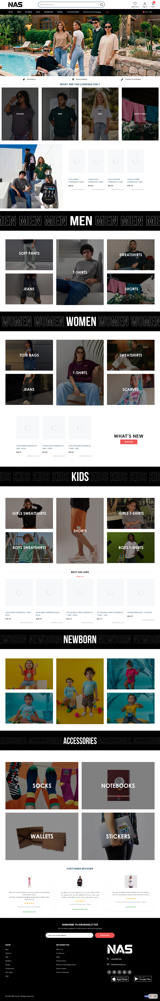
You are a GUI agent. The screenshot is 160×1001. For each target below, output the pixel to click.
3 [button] (78, 70)
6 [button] (86, 70)
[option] (80, 45)
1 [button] (74, 70)
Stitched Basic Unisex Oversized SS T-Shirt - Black (79, 613)
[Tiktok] (129, 972)
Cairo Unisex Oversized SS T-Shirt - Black (18, 613)
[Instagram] (119, 972)
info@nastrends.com (118, 964)
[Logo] (20, 4)
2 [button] (76, 70)
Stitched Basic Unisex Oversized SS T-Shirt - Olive (110, 613)
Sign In (145, 7)
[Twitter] (114, 972)
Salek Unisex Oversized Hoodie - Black (48, 613)
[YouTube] (124, 972)
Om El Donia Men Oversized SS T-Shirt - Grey (116, 180)
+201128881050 (116, 959)
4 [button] (81, 70)
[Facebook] (109, 972)
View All (80, 576)
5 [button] (83, 70)
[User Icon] (145, 3)
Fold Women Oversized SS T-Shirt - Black (77, 180)
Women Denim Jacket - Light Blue (139, 612)
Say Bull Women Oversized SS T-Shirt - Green (135, 180)
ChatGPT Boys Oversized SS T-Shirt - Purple (96, 180)
